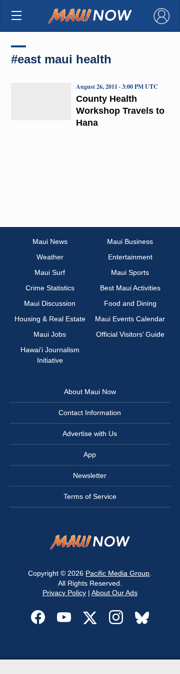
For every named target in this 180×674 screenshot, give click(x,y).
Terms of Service (90, 496)
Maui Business (130, 241)
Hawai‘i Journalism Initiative (50, 355)
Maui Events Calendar (130, 319)
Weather (50, 257)
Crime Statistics (50, 288)
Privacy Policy (64, 593)
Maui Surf (49, 272)
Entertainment (130, 257)
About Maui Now (90, 392)
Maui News (50, 241)
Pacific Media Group (118, 573)
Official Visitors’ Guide (130, 334)
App (90, 454)
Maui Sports (130, 272)
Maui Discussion (50, 303)
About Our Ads (115, 593)
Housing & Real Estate (50, 319)
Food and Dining (130, 303)
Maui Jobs (50, 334)
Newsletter (89, 475)
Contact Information (89, 413)
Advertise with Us (89, 434)
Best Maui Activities (130, 288)
